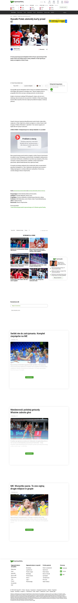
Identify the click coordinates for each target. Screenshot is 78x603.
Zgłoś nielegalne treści (15, 310)
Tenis (25, 12)
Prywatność (33, 590)
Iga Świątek (45, 575)
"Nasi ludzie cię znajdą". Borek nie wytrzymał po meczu (62, 263)
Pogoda (12, 591)
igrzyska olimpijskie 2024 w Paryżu (36, 190)
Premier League (29, 571)
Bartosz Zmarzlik (46, 573)
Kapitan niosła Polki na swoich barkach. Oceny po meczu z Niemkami (19, 265)
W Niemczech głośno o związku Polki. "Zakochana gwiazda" (59, 272)
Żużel (34, 12)
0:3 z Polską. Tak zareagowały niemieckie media (36, 280)
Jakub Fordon (16, 48)
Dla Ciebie (13, 12)
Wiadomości (43, 591)
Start (11, 16)
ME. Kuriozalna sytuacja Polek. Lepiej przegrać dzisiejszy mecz (37, 265)
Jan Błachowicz (46, 577)
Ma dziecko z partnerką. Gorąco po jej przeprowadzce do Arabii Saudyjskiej (59, 275)
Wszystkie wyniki (63, 7)
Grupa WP (19, 590)
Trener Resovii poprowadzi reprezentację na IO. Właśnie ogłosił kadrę (28, 207)
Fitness (12, 581)
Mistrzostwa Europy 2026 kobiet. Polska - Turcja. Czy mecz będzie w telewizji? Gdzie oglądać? (37, 250)
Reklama (49, 590)
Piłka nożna (19, 12)
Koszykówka (13, 583)
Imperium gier (52, 591)
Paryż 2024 (13, 230)
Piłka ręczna (13, 577)
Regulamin (54, 590)
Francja (26, 230)
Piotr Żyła (45, 579)
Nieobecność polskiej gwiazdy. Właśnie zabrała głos (19, 250)
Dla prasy (28, 590)
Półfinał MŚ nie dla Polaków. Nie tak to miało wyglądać (19, 280)
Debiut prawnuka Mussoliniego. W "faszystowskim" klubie (58, 268)
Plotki (34, 591)
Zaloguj (66, 2)
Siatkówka (29, 12)
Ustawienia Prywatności (42, 590)
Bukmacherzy (40, 12)
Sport (47, 591)
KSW (12, 585)
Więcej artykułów (57, 277)
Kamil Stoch (45, 569)
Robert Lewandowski (47, 567)
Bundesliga (28, 573)
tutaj (34, 600)
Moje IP (37, 591)
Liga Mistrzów (29, 569)
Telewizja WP (29, 591)
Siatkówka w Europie (19, 230)
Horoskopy (17, 591)
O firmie (23, 590)
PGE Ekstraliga (29, 581)
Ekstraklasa (28, 567)
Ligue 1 (27, 579)
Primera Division (29, 575)
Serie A (27, 577)
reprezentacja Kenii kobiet (20, 190)
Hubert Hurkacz (46, 581)
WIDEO (52, 12)
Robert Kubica (46, 571)
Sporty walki (47, 12)
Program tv (22, 591)
